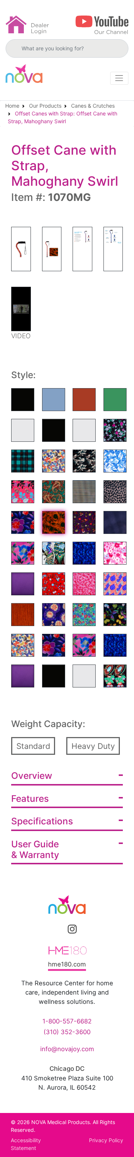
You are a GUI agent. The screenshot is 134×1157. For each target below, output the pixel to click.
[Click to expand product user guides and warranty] (121, 843)
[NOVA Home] (24, 74)
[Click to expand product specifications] (121, 820)
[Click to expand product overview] (121, 775)
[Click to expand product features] (121, 797)
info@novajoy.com (67, 1049)
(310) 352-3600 (67, 1032)
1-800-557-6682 (67, 1021)
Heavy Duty (93, 746)
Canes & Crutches (93, 105)
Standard (33, 746)
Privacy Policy (106, 1140)
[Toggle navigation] (119, 78)
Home (12, 105)
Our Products (45, 105)
